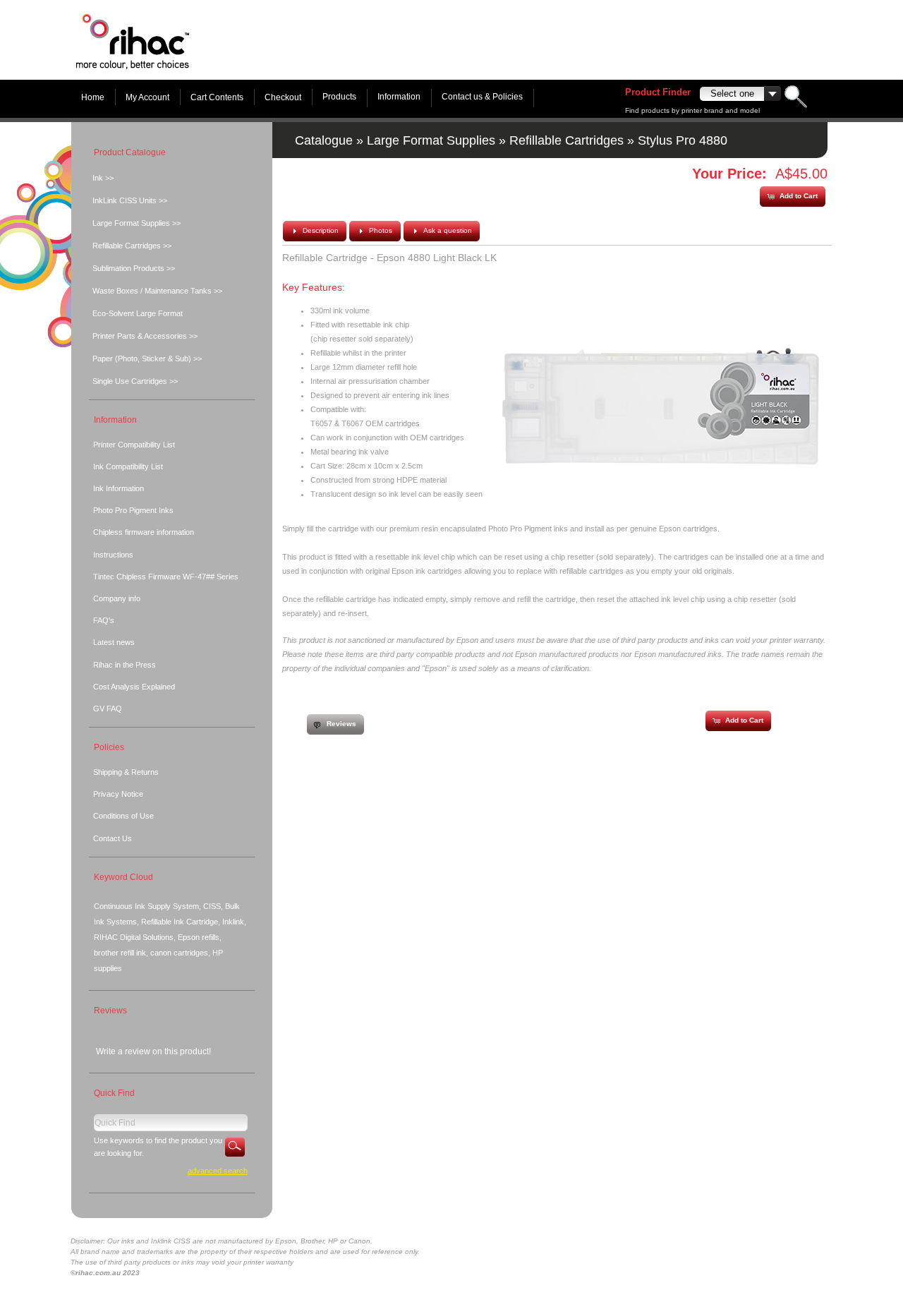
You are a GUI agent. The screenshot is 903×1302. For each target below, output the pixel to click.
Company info (116, 598)
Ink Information (118, 488)
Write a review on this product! (153, 1051)
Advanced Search (218, 1171)
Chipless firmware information (143, 532)
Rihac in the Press (124, 665)
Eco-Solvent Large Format (137, 313)
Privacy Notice (118, 794)
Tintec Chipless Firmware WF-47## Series (165, 576)
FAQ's (103, 620)
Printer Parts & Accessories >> (145, 336)
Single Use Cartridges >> (135, 381)
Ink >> (103, 178)
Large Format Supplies (431, 140)
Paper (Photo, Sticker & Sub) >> (147, 358)
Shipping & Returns (126, 772)
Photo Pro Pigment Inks (133, 510)
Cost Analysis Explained (134, 686)
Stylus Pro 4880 (682, 140)
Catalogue (324, 140)
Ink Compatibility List (128, 466)
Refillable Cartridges (566, 140)
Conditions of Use (123, 816)
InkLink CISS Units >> (129, 200)
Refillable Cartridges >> (131, 245)
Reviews (110, 1010)
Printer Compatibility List (134, 444)
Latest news (114, 642)
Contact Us (112, 838)
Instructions (113, 554)
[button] (792, 196)
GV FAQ (107, 708)
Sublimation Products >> (133, 268)
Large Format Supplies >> (136, 223)
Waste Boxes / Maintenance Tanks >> (157, 291)
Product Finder (658, 92)
